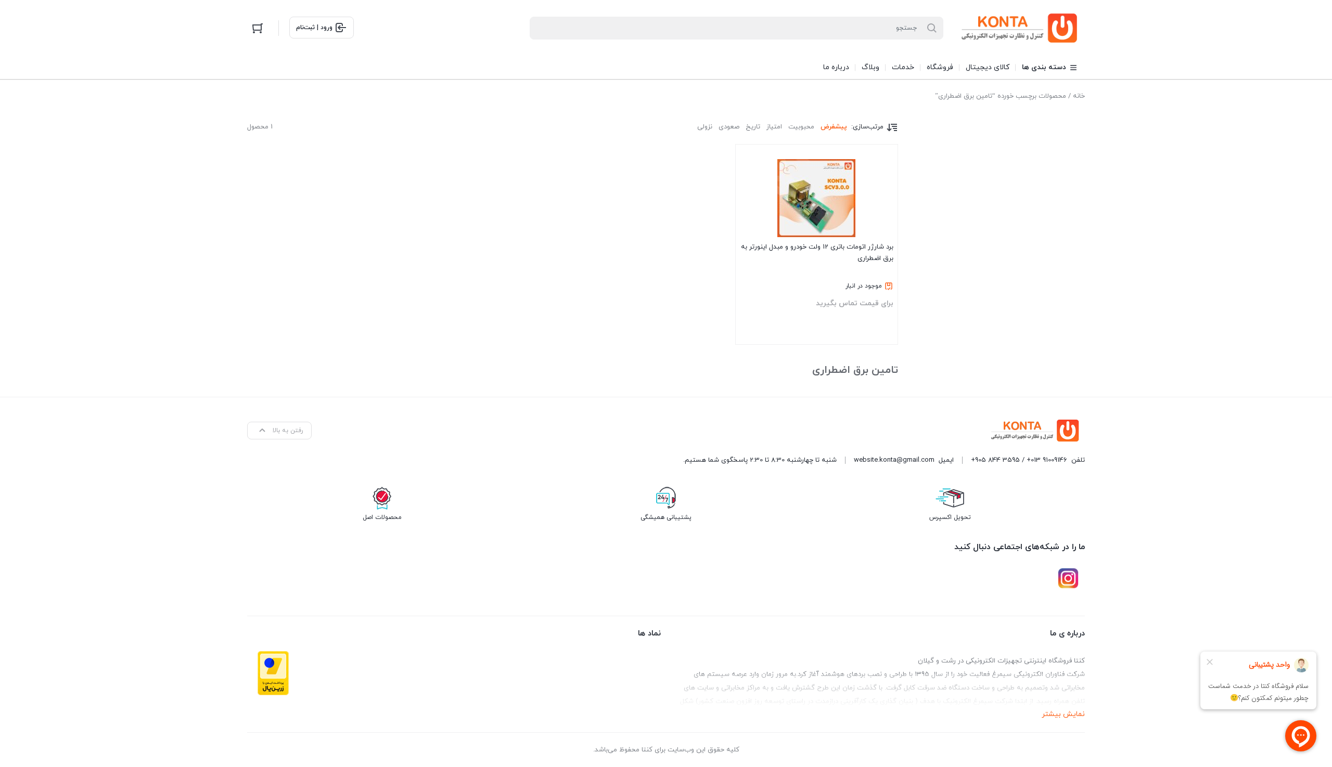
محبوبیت (801, 127)
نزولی (704, 127)
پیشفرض (834, 127)
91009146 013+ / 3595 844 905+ (1019, 460)
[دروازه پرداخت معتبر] (273, 673)
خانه (1079, 96)
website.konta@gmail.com (894, 460)
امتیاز (774, 127)
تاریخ (753, 127)
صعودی (729, 127)
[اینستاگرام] (1068, 578)
